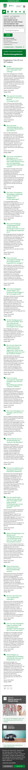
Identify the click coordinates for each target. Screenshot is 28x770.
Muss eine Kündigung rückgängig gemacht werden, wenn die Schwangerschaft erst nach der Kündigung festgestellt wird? (15, 228)
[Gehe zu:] (4, 12)
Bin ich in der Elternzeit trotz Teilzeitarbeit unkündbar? (14, 597)
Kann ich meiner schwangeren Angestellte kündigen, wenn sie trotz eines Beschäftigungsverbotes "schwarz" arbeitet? (15, 382)
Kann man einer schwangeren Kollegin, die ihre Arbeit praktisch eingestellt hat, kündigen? (15, 260)
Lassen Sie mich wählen (9, 763)
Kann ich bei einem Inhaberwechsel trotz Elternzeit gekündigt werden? (13, 568)
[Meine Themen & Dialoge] (20, 12)
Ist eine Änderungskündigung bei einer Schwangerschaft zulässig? (15, 69)
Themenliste (19, 47)
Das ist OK (19, 766)
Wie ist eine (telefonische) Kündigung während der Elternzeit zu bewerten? (15, 469)
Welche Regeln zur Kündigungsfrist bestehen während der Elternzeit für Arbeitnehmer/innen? (15, 657)
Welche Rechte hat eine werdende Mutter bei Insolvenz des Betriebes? (15, 440)
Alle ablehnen (8, 766)
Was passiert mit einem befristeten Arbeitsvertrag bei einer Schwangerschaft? (15, 98)
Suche (8, 35)
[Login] (24, 12)
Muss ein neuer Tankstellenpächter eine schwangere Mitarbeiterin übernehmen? (15, 128)
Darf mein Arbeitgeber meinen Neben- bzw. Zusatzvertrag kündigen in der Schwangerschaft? (15, 291)
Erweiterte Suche (9, 47)
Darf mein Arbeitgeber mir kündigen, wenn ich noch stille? (15, 412)
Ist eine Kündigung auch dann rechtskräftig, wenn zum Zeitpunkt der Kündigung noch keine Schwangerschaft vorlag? (15, 323)
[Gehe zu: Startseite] (11, 5)
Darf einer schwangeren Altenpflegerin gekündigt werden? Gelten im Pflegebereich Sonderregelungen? (15, 196)
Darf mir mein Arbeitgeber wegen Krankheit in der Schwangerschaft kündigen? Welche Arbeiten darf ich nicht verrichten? (15, 627)
